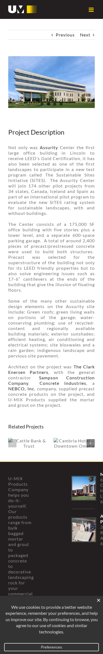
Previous (65, 34)
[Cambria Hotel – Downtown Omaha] (74, 443)
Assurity (49, 147)
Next (85, 34)
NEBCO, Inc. (21, 388)
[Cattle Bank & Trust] (28, 443)
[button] (12, 443)
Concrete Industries (63, 383)
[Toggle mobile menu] (92, 10)
